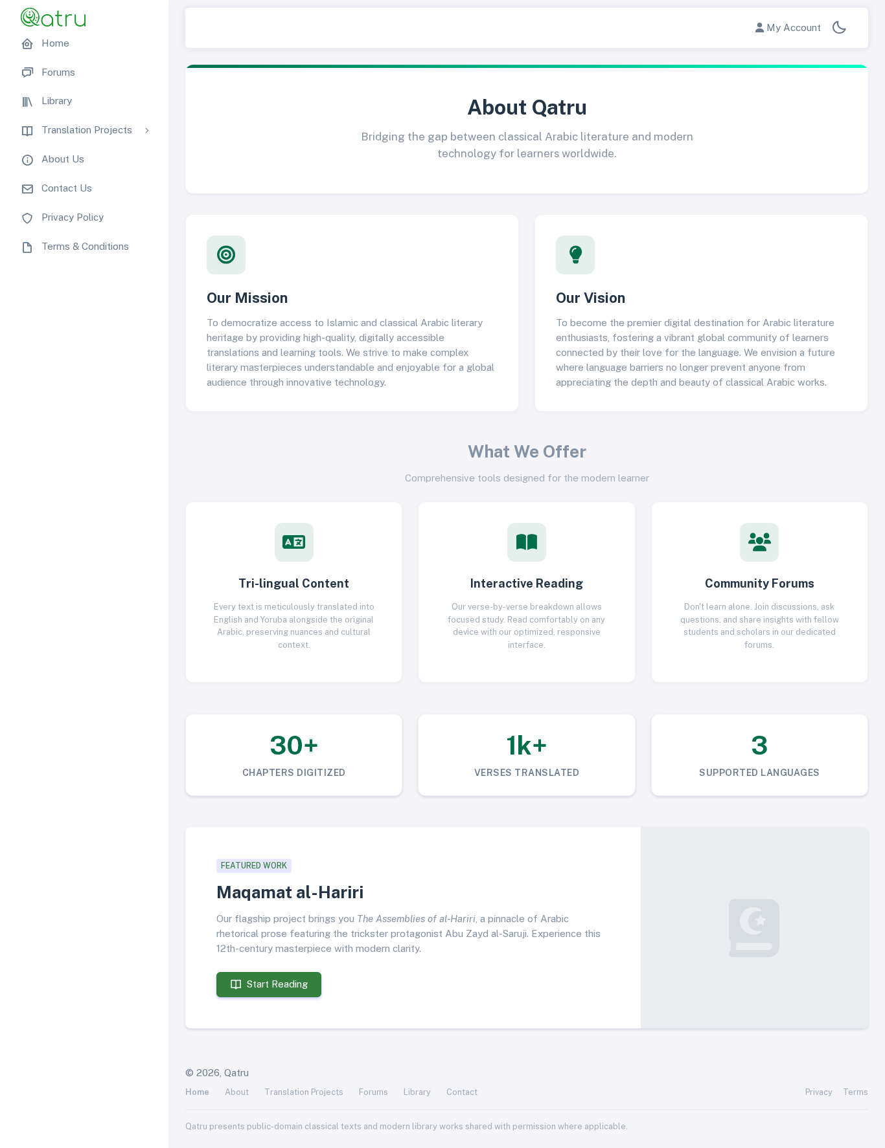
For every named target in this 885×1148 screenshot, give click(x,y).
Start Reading (277, 983)
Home (197, 1092)
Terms (855, 1092)
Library (417, 1092)
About (237, 1092)
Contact (461, 1092)
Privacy (819, 1092)
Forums (373, 1092)
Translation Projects (303, 1092)
